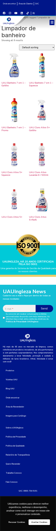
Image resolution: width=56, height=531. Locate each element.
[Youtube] (15, 13)
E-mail (9, 309)
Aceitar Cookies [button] (39, 522)
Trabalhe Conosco (14, 473)
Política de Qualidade (15, 446)
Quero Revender (13, 464)
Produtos (10, 370)
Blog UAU (10, 388)
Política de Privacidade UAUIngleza (22, 321)
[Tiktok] (27, 13)
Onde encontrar (13, 397)
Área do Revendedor (15, 407)
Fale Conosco (12, 482)
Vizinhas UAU (11, 379)
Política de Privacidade (16, 437)
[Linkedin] (21, 13)
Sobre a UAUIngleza (14, 427)
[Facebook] (4, 13)
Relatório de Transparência (18, 455)
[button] (52, 22)
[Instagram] (9, 13)
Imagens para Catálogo (16, 416)
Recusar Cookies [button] (16, 522)
